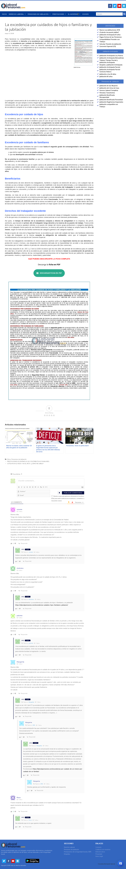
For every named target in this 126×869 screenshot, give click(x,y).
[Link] (41, 487)
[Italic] (21, 487)
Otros (9, 459)
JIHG (34, 725)
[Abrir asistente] (121, 864)
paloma (31, 643)
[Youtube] (119, 6)
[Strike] (27, 487)
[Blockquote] (35, 487)
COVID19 (85, 14)
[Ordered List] (30, 487)
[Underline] (24, 487)
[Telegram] (124, 6)
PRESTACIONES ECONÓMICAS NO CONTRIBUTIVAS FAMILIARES (28, 461)
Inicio (4, 14)
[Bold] (19, 487)
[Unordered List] (32, 487)
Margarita (31, 702)
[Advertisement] (49, 84)
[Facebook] (110, 6)
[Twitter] (115, 6)
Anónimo (31, 599)
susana (31, 552)
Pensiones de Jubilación (38, 14)
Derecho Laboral (16, 14)
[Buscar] (124, 14)
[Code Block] (38, 487)
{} (43, 487)
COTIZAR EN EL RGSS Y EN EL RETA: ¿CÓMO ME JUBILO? (25, 464)
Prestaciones (58, 14)
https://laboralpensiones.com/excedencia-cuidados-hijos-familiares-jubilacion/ (41, 605)
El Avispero (73, 14)
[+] (46, 487)
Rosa (30, 820)
